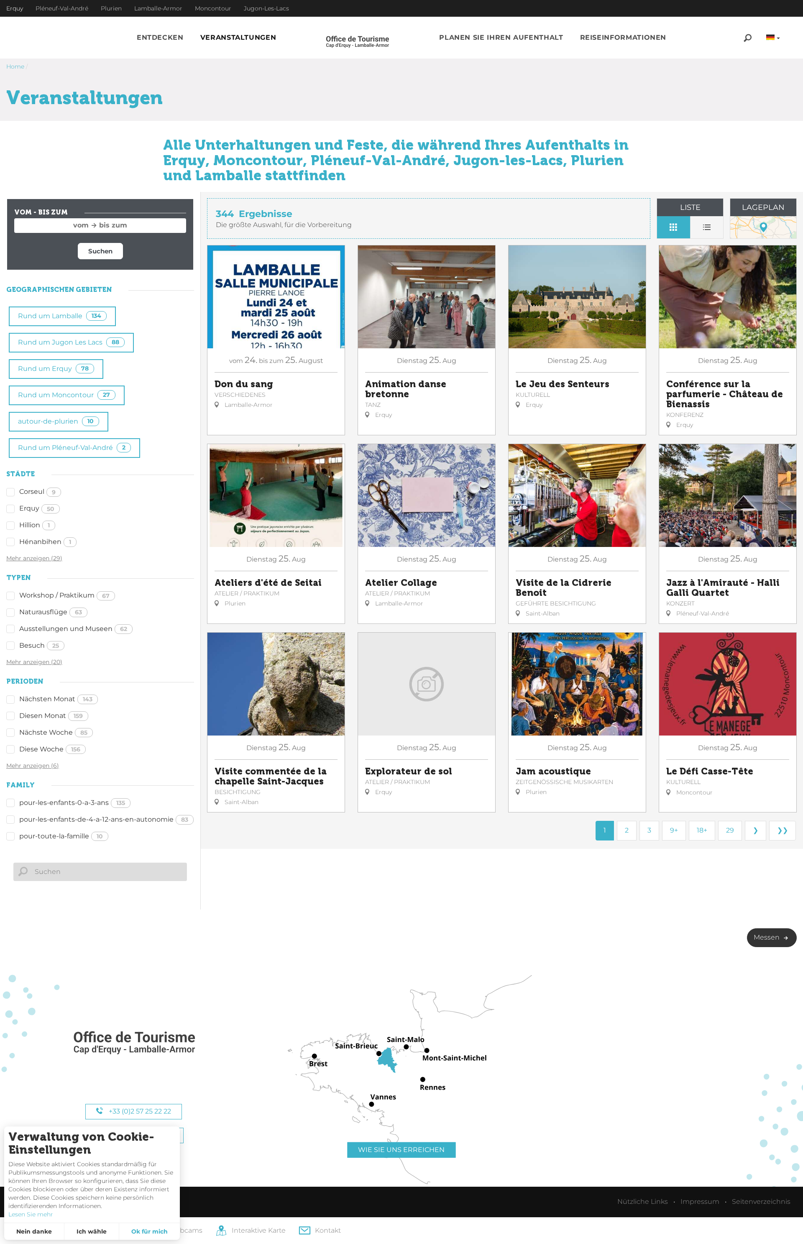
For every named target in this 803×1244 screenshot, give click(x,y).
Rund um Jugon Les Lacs (68, 342)
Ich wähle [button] (92, 1231)
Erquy (36, 508)
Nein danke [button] (34, 1231)
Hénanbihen (45, 542)
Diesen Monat (51, 716)
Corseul (37, 492)
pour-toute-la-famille (61, 836)
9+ (674, 830)
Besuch (39, 645)
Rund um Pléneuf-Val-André (71, 448)
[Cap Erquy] (134, 1043)
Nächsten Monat (55, 699)
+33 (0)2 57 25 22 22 (139, 1111)
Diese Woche (49, 749)
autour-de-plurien (56, 421)
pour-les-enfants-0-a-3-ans (72, 803)
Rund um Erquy (53, 369)
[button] (160, 38)
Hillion (34, 525)
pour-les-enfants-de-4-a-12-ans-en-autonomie (103, 819)
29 (730, 830)
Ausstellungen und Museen (73, 629)
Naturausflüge (50, 612)
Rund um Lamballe (59, 316)
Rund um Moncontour (64, 395)
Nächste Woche (53, 732)
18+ (702, 830)
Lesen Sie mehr (30, 1214)
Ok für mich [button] (149, 1231)
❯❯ (782, 830)
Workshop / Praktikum (64, 595)
